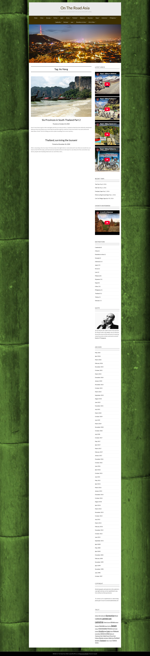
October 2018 (98, 430)
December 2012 (99, 530)
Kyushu (101, 631)
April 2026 (98, 356)
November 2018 (99, 427)
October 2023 (98, 388)
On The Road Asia (75, 8)
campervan (107, 618)
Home (35, 18)
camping (99, 622)
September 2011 (99, 540)
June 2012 (97, 537)
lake (105, 631)
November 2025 (99, 367)
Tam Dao (97, 184)
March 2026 (98, 359)
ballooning (103, 615)
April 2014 (98, 505)
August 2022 (98, 398)
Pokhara (97, 638)
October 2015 (98, 473)
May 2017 (97, 441)
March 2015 (98, 487)
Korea (68, 18)
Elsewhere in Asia (81, 22)
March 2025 (98, 374)
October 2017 (98, 437)
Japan (61, 18)
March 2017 (98, 448)
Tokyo (107, 640)
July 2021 (97, 409)
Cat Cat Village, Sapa (100, 198)
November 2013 (99, 512)
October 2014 (98, 498)
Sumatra (97, 640)
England (116, 622)
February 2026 (99, 363)
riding (109, 638)
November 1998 (99, 569)
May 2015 (97, 480)
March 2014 (98, 509)
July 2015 (97, 477)
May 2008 (97, 548)
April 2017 (98, 445)
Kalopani (96, 628)
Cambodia (58, 22)
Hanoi (106, 626)
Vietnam (65, 22)
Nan (101, 636)
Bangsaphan (110, 616)
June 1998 (97, 572)
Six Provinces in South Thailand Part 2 (61, 119)
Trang (110, 640)
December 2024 (99, 377)
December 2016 (99, 459)
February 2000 (99, 558)
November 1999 (99, 562)
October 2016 (98, 462)
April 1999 (98, 565)
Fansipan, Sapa (99, 191)
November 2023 (99, 384)
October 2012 (98, 533)
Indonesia (104, 18)
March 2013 (98, 523)
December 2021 (99, 406)
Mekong (116, 631)
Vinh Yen (97, 187)
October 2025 (98, 370)
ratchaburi (105, 638)
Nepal (97, 18)
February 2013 (99, 526)
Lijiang (111, 631)
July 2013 (97, 519)
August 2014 (98, 501)
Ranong (101, 638)
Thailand (74, 18)
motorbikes (97, 633)
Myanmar (90, 18)
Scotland (117, 638)
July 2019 (97, 420)
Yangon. (97, 642)
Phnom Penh (113, 636)
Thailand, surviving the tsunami (61, 140)
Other (96, 286)
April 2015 (98, 484)
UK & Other (92, 22)
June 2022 (97, 402)
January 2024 (98, 381)
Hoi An (109, 626)
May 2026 (97, 352)
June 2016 (97, 466)
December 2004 (99, 555)
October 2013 (98, 516)
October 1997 (98, 576)
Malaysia (82, 18)
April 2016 (98, 469)
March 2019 (98, 423)
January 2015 (98, 491)
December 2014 (99, 494)
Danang (108, 622)
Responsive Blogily (84, 653)
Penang (108, 636)
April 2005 (98, 551)
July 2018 (97, 434)
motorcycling (105, 634)
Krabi (113, 628)
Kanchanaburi (103, 628)
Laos (72, 22)
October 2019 (98, 416)
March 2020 (98, 413)
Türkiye (55, 18)
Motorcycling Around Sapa (102, 195)
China (41, 18)
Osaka (104, 636)
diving (112, 622)
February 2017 (99, 452)
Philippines (113, 18)
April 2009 (98, 544)
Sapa (113, 638)
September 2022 (99, 395)
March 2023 (98, 391)
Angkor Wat (98, 615)
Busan (116, 615)
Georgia (48, 18)
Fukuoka (97, 626)
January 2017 (98, 455)
